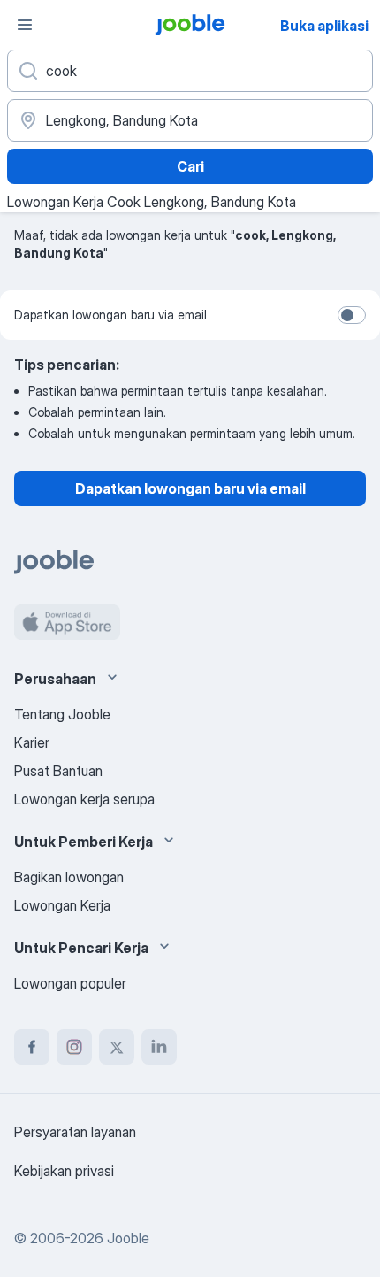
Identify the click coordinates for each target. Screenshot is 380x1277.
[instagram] (74, 1047)
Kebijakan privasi (64, 1171)
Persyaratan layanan (75, 1132)
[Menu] (24, 24)
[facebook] (31, 1047)
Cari (190, 166)
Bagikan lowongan (69, 877)
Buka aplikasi (324, 26)
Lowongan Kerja (62, 905)
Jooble (128, 1238)
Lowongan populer (70, 983)
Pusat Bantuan (58, 771)
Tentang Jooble (62, 714)
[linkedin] (159, 1047)
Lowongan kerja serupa (84, 799)
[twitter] (116, 1047)
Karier (31, 742)
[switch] (352, 315)
